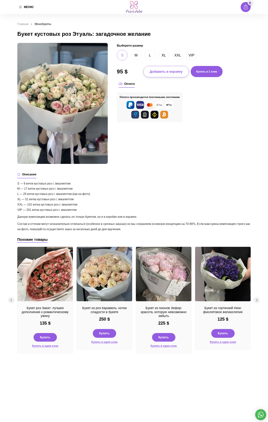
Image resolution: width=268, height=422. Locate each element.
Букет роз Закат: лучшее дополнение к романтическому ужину (45, 312)
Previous (11, 300)
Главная (23, 24)
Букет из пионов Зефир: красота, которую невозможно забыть (164, 312)
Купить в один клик (45, 345)
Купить (45, 337)
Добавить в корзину (166, 71)
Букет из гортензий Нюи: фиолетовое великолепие (223, 310)
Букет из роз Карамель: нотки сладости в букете (104, 310)
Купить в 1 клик (206, 71)
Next (257, 300)
